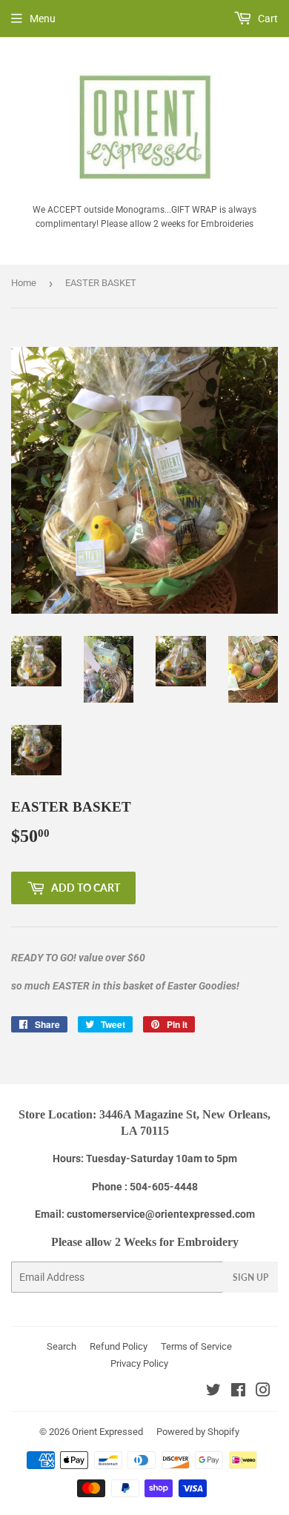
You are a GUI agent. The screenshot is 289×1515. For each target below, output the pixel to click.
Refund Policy (118, 1346)
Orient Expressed (107, 1431)
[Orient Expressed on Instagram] (263, 1392)
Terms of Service (196, 1346)
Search (61, 1346)
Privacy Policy (139, 1363)
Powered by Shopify (197, 1431)
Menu (43, 18)
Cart (267, 18)
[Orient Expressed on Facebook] (238, 1392)
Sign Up (250, 1277)
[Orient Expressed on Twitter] (213, 1392)
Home (23, 282)
